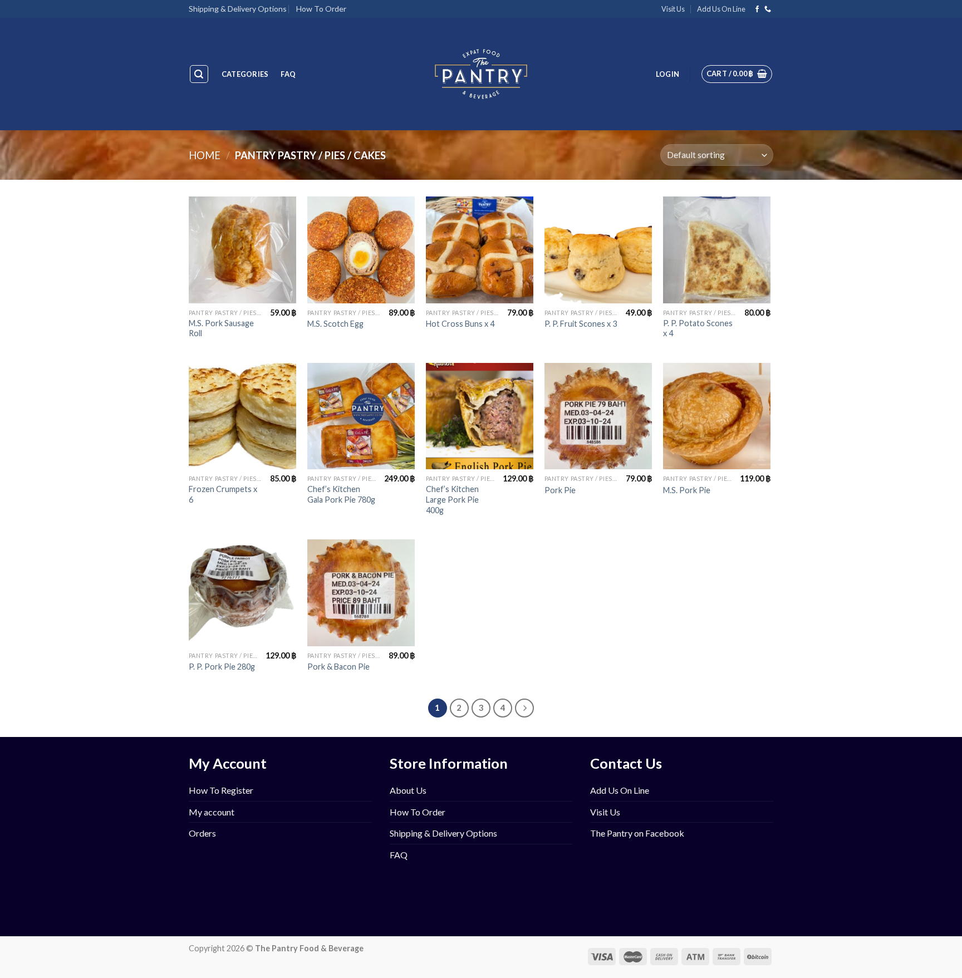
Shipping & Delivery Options (238, 8)
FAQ (288, 74)
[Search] (199, 74)
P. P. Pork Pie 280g (222, 666)
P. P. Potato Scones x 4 (698, 328)
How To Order (321, 8)
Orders (202, 833)
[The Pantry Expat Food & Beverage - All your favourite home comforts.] (481, 74)
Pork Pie (560, 490)
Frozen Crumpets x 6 (223, 494)
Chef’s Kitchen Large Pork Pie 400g (452, 499)
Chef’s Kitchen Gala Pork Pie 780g (341, 494)
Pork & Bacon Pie (338, 666)
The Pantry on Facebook (637, 833)
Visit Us (673, 8)
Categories (245, 74)
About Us (408, 790)
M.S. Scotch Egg (335, 323)
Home (204, 155)
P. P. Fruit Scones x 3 (580, 323)
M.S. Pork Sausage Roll (221, 328)
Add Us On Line (721, 8)
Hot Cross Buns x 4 (460, 323)
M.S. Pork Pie (686, 490)
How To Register (221, 790)
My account (211, 812)
